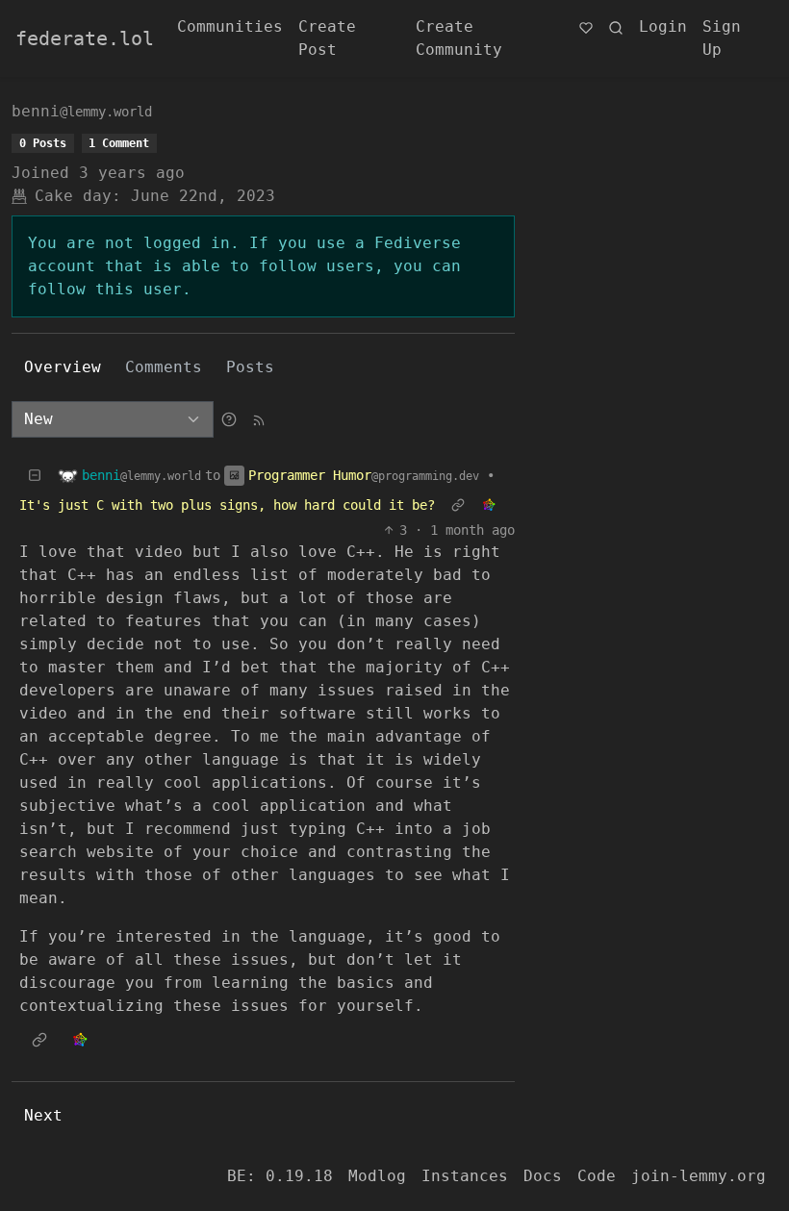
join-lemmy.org (698, 1176)
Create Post (327, 38)
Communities (230, 26)
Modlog (377, 1176)
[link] (488, 505)
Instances (464, 1176)
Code (596, 1176)
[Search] (615, 27)
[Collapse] (34, 476)
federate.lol (84, 38)
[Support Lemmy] (586, 27)
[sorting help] (229, 419)
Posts (250, 367)
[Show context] (458, 505)
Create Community (459, 38)
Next (43, 1115)
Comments (163, 367)
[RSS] (259, 419)
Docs (542, 1176)
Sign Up (721, 38)
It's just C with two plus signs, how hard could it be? (227, 505)
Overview (62, 367)
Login (663, 26)
